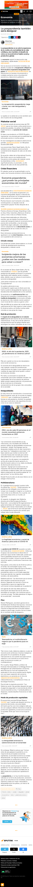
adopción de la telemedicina (10, 678)
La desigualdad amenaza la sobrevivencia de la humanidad (14, 741)
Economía (5, 102)
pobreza (27, 792)
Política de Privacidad (6, 863)
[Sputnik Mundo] (5, 12)
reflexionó (4, 397)
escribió (13, 487)
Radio (4, 637)
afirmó (5, 508)
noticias (3, 798)
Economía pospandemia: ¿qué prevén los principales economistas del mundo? (15, 180)
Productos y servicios (6, 860)
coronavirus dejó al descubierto (18, 71)
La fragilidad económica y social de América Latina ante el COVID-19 (15, 540)
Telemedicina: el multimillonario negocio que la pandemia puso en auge (15, 641)
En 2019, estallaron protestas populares (14, 209)
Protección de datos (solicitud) (9, 865)
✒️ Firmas (18, 789)
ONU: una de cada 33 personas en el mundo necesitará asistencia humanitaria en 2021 (16, 432)
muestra (14, 271)
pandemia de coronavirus (20, 795)
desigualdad (21, 792)
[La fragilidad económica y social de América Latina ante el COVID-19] (16, 525)
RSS (18, 865)
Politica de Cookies (17, 863)
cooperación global (18, 551)
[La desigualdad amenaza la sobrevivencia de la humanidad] (16, 726)
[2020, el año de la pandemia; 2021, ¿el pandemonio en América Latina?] (16, 337)
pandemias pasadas (13, 143)
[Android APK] (5, 871)
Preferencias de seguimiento (8, 867)
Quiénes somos (5, 858)
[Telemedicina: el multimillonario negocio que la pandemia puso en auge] (16, 625)
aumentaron (20, 161)
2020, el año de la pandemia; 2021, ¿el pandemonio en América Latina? (16, 352)
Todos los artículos (8, 44)
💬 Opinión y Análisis (6, 792)
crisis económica (5, 795)
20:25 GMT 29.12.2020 (6, 34)
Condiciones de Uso (14, 858)
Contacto (14, 860)
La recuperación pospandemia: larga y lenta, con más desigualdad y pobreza (16, 106)
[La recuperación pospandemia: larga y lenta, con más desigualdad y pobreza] (16, 90)
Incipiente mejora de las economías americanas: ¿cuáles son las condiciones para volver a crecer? (16, 258)
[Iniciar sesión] (24, 11)
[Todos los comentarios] (2, 884)
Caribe (12, 795)
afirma (3, 126)
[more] (30, 111)
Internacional (6, 428)
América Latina (7, 349)
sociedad (14, 792)
